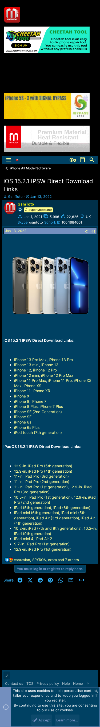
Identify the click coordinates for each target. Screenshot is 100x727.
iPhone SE (22, 416)
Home (78, 683)
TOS (29, 683)
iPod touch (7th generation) (38, 432)
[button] (8, 160)
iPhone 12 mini (26, 375)
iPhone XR (41, 390)
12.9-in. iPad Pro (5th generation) (43, 466)
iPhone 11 (22, 390)
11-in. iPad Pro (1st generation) (41, 487)
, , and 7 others (46, 560)
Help (66, 683)
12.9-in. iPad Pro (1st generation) (42, 549)
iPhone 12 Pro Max (57, 375)
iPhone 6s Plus (26, 427)
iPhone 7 (38, 401)
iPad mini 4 (23, 538)
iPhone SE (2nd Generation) (38, 411)
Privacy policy (48, 683)
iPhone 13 (49, 364)
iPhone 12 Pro (45, 370)
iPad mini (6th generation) (36, 512)
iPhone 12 (22, 370)
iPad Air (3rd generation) (57, 518)
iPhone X (21, 396)
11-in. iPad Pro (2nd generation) (41, 481)
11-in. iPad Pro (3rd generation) (41, 476)
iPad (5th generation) (32, 507)
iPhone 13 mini (26, 364)
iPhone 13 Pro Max (30, 359)
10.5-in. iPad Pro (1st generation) (43, 497)
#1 (93, 231)
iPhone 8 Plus (26, 406)
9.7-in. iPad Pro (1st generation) (42, 544)
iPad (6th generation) (71, 507)
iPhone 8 (21, 401)
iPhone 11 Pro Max (30, 380)
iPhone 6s (22, 422)
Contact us (14, 683)
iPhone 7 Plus (51, 406)
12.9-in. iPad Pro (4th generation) (43, 471)
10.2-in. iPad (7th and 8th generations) (48, 528)
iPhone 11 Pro (60, 380)
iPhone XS (32, 385)
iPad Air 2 (43, 538)
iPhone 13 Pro (61, 359)
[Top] (88, 683)
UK (88, 217)
